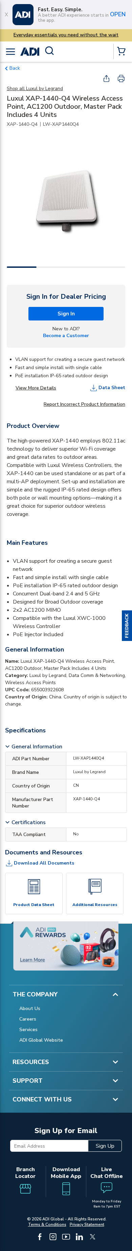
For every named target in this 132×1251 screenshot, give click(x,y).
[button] (127, 625)
